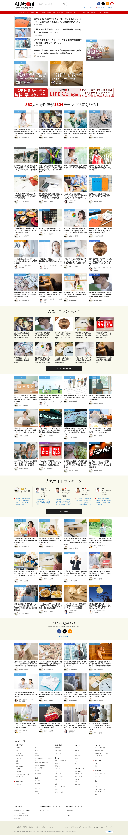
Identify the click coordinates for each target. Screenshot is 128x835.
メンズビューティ (99, 776)
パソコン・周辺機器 (100, 748)
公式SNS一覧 (100, 7)
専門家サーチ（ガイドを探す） (22, 810)
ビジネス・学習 (68, 12)
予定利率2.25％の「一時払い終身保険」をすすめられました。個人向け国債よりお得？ (43, 502)
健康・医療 (58, 745)
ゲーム (96, 786)
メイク (76, 748)
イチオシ (68, 815)
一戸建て (18, 748)
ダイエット (77, 761)
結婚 (96, 766)
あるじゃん (38, 773)
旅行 (84, 12)
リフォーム (18, 753)
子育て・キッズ (59, 779)
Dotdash (110, 831)
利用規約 (44, 827)
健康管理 (57, 748)
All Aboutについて (64, 827)
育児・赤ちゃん (59, 776)
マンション (18, 750)
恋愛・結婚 (60, 12)
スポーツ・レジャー (100, 791)
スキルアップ (78, 774)
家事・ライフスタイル (60, 760)
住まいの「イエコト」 (21, 776)
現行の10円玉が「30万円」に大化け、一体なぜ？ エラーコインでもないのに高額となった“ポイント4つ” (63, 502)
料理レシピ (58, 763)
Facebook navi (69, 813)
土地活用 (18, 769)
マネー (32, 12)
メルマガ (92, 7)
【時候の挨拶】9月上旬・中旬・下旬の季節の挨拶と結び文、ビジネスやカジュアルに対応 (104, 501)
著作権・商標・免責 (76, 827)
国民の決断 (17, 818)
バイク (37, 793)
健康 (37, 12)
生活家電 (57, 768)
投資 (36, 750)
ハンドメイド (58, 771)
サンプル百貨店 (69, 810)
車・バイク (107, 12)
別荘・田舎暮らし (20, 766)
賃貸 (17, 761)
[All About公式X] (103, 3)
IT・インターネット (100, 755)
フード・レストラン (60, 786)
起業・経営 (77, 779)
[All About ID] (112, 4)
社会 (76, 781)
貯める (37, 748)
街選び (17, 763)
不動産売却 (18, 771)
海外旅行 (37, 780)
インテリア (18, 758)
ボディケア (77, 755)
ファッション (94, 12)
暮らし (54, 12)
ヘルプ (109, 827)
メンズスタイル (78, 12)
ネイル (76, 758)
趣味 (88, 12)
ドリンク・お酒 (59, 792)
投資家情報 (31, 827)
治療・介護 (58, 753)
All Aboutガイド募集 (19, 813)
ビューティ (42, 12)
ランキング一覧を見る (64, 368)
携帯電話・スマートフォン (101, 753)
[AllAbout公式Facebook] (98, 3)
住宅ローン (38, 755)
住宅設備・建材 (19, 755)
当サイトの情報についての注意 (90, 827)
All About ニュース (44, 810)
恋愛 (96, 763)
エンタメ (97, 784)
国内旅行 (37, 783)
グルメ (100, 12)
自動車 (37, 791)
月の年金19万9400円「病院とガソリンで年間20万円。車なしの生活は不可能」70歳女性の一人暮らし (23, 501)
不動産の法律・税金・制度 (22, 774)
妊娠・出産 (58, 774)
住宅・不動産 (19, 745)
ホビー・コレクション (100, 789)
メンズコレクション (100, 773)
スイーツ (57, 789)
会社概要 (19, 827)
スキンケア (77, 750)
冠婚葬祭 (57, 766)
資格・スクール (79, 776)
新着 (24, 12)
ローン (37, 770)
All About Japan (44, 813)
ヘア (76, 753)
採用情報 (25, 827)
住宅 (28, 12)
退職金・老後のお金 (40, 765)
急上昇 (20, 12)
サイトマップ (84, 7)
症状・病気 (58, 750)
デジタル (49, 12)
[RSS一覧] (107, 3)
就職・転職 (77, 771)
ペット (96, 794)
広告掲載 (38, 827)
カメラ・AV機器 (99, 750)
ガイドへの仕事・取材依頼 (21, 815)
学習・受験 (77, 784)
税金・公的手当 (39, 768)
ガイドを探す (110, 7)
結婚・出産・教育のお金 (41, 762)
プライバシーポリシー (53, 827)
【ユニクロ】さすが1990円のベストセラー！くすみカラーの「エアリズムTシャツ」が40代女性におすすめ (83, 501)
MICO (76, 763)
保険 (36, 753)
